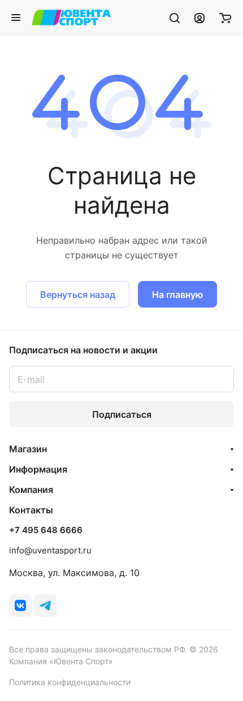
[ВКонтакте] (20, 605)
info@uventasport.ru (50, 550)
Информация (38, 469)
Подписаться (121, 414)
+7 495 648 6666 (46, 530)
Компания (31, 489)
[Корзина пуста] (225, 17)
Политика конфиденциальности (70, 682)
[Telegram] (45, 605)
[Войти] (199, 17)
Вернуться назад (77, 294)
